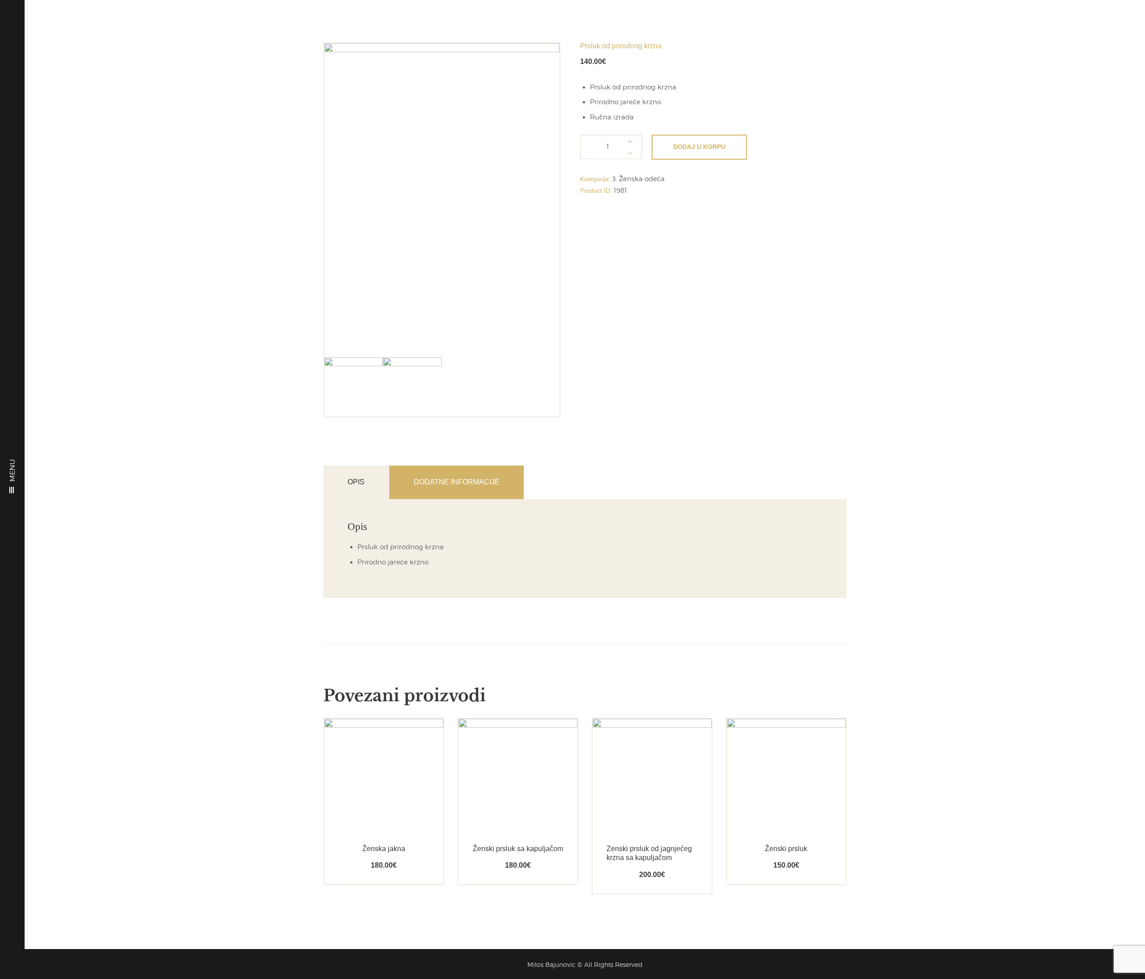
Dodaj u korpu (699, 146)
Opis (356, 482)
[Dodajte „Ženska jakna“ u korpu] (368, 800)
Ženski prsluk (786, 848)
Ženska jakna (383, 848)
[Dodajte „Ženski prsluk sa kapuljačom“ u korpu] (502, 800)
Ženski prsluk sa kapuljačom (518, 848)
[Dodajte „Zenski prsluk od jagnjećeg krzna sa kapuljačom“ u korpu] (636, 800)
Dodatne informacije (457, 482)
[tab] (356, 482)
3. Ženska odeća (638, 179)
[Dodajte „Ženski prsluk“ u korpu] (770, 800)
